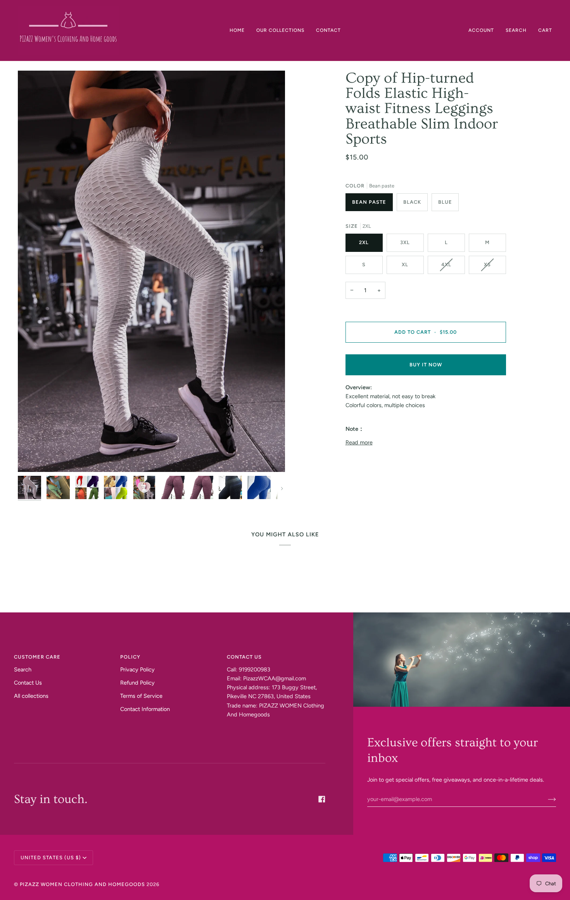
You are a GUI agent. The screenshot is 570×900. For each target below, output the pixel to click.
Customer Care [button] (37, 657)
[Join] (545, 799)
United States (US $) (51, 857)
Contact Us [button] (244, 657)
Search (22, 669)
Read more (359, 442)
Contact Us (28, 682)
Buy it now (425, 365)
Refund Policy (137, 682)
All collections (31, 695)
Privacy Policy (137, 669)
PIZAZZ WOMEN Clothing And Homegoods (82, 884)
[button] (280, 30)
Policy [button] (130, 657)
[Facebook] (321, 799)
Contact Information (145, 709)
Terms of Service (141, 695)
